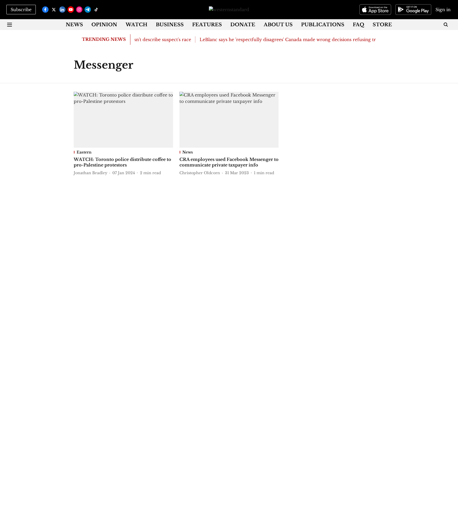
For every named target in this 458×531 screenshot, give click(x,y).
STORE (382, 25)
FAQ (358, 25)
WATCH (136, 25)
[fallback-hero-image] (123, 120)
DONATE (242, 25)
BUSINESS (170, 25)
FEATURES (207, 25)
